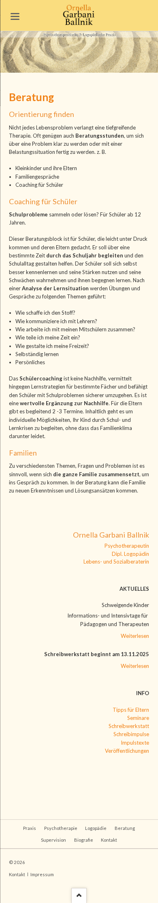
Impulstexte (135, 742)
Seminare (138, 718)
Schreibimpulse (131, 734)
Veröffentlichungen (127, 750)
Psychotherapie (60, 828)
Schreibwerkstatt (129, 726)
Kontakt (109, 840)
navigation (15, 16)
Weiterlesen (135, 636)
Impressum (42, 874)
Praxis (29, 828)
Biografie (83, 840)
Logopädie (96, 828)
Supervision (53, 840)
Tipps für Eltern (131, 709)
